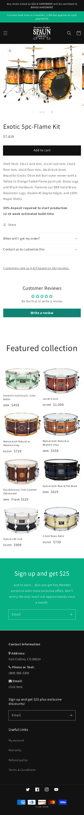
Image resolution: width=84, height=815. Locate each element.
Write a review (42, 313)
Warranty (15, 750)
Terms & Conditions (22, 770)
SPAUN (46, 806)
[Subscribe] (70, 614)
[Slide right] (51, 112)
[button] (5, 33)
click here (16, 687)
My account (16, 740)
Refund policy (18, 760)
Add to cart (42, 150)
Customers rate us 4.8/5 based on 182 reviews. (36, 268)
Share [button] (12, 225)
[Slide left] (32, 112)
